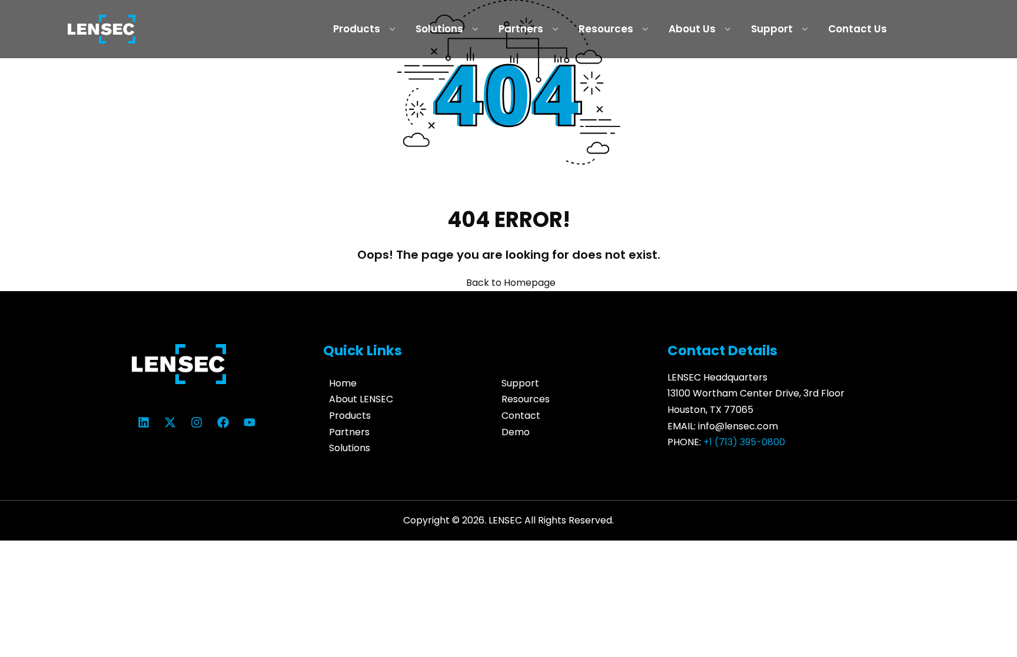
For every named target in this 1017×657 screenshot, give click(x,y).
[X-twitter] (170, 422)
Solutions (439, 29)
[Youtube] (249, 422)
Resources (606, 29)
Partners (520, 29)
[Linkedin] (143, 422)
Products (356, 29)
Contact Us (857, 29)
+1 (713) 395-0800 (744, 442)
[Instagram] (196, 422)
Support (772, 29)
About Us (692, 29)
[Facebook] (223, 422)
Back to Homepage (511, 282)
